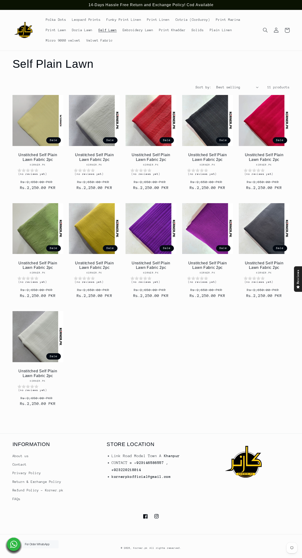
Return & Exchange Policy (37, 482)
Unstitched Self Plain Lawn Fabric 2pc (37, 157)
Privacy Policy (27, 473)
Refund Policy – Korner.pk (38, 490)
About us (21, 456)
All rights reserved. (165, 548)
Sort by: (203, 87)
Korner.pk (140, 548)
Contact (20, 464)
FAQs (17, 499)
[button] (265, 30)
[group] (38, 172)
